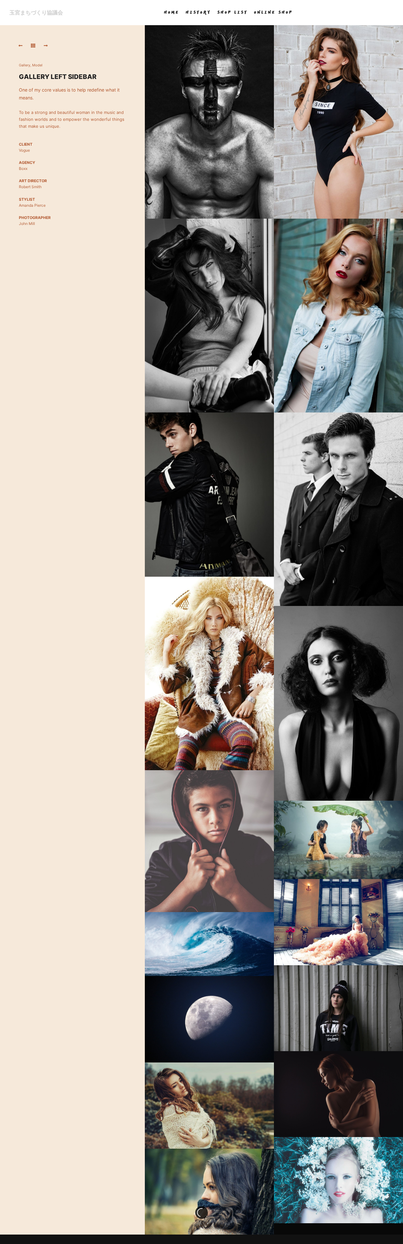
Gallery (24, 65)
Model (37, 65)
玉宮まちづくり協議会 (36, 12)
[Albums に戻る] (33, 45)
